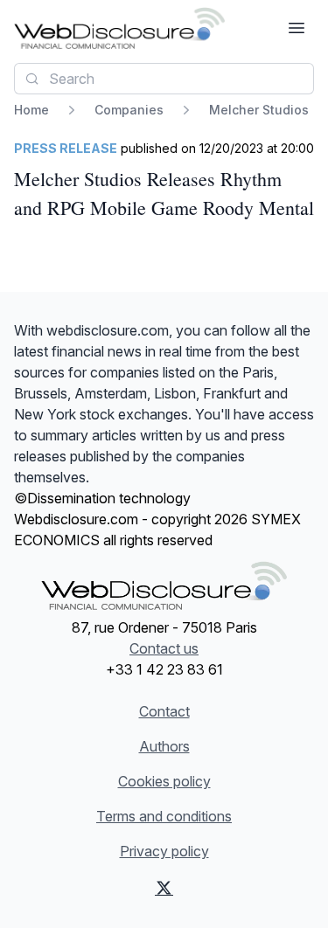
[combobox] (164, 78)
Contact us (164, 648)
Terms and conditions (164, 816)
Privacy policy (164, 851)
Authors (164, 746)
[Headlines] (119, 28)
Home (31, 109)
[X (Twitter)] (164, 888)
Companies (129, 109)
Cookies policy (164, 781)
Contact (164, 711)
